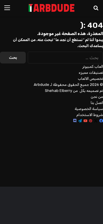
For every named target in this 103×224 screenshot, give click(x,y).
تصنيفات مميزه (91, 72)
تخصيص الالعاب (90, 78)
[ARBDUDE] (51, 8)
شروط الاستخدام (89, 115)
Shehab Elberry (58, 90)
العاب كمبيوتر (92, 66)
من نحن (97, 96)
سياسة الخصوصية (89, 109)
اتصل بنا (97, 103)
